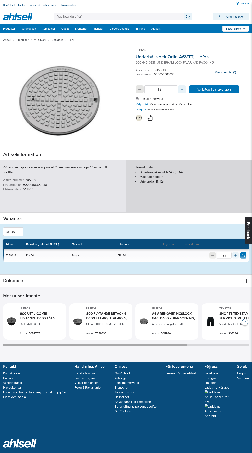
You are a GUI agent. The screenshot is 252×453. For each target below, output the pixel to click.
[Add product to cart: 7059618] (243, 255)
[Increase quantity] (182, 89)
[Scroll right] (245, 322)
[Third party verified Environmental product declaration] (139, 118)
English (242, 373)
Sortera (10, 231)
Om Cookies (123, 411)
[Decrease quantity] (140, 89)
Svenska (243, 378)
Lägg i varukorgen (216, 89)
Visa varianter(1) (225, 72)
